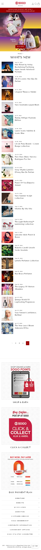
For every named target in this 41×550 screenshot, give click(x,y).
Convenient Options (20, 529)
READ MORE (20, 46)
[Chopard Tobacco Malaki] (7, 94)
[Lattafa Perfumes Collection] (7, 263)
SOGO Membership (20, 520)
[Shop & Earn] (20, 381)
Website (20, 502)
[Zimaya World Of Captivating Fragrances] (7, 302)
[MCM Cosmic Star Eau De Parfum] (7, 81)
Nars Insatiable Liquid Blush (27, 105)
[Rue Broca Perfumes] (7, 276)
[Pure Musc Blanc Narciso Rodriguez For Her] (7, 159)
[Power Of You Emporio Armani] (7, 185)
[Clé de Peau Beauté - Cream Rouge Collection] (7, 146)
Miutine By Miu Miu (23, 209)
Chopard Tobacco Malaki (25, 92)
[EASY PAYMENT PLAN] (20, 471)
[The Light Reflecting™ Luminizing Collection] (7, 224)
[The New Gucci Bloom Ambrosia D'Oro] (7, 328)
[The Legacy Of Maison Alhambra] (7, 289)
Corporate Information (20, 525)
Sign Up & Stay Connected (20, 534)
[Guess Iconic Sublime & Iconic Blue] (7, 133)
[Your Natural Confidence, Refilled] (7, 315)
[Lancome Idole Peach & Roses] (7, 237)
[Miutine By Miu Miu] (7, 211)
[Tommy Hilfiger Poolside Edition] (7, 120)
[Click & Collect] (20, 426)
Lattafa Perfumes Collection (27, 261)
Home (20, 53)
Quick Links (20, 507)
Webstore (20, 498)
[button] (16, 49)
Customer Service (20, 516)
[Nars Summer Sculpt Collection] (7, 198)
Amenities (20, 511)
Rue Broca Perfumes (23, 274)
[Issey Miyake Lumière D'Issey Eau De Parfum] (7, 172)
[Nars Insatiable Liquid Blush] (7, 107)
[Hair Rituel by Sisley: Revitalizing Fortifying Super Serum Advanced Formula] (7, 67)
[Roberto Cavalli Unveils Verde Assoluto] (7, 250)
